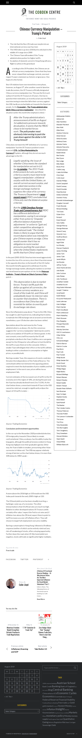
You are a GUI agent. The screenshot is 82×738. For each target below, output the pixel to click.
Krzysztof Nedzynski (63, 298)
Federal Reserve (50, 699)
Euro (64, 697)
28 (63, 81)
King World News (59, 713)
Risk (64, 722)
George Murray (61, 225)
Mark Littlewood (62, 313)
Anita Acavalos (61, 138)
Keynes (67, 709)
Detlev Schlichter (62, 195)
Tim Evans (60, 211)
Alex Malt (59, 127)
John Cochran (61, 273)
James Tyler (60, 256)
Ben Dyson (60, 158)
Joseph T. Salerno (62, 290)
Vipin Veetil (60, 439)
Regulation (58, 722)
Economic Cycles (66, 693)
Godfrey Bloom (61, 237)
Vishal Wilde (60, 442)
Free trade (10, 550)
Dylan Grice (60, 214)
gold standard (47, 706)
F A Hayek (69, 697)
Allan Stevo (60, 130)
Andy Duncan (61, 136)
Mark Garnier (61, 307)
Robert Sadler (61, 383)
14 (63, 67)
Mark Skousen (61, 318)
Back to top (70, 733)
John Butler (60, 270)
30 (67, 80)
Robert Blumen (61, 377)
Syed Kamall (60, 402)
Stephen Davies (61, 397)
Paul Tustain (60, 355)
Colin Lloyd (42, 38)
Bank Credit (47, 686)
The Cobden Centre (63, 408)
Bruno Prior (60, 167)
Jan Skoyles (60, 262)
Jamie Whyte (60, 259)
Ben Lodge (60, 161)
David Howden (61, 189)
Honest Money (65, 706)
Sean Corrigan (61, 394)
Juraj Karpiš (60, 293)
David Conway (61, 186)
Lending (66, 713)
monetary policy (55, 715)
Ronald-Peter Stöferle (64, 388)
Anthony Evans (61, 141)
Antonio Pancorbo (62, 147)
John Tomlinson (61, 279)
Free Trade (35, 24)
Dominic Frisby (61, 197)
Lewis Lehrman (61, 301)
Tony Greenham (61, 433)
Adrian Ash (60, 119)
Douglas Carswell (62, 203)
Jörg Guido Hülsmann (63, 287)
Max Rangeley (61, 321)
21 (63, 74)
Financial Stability (67, 699)
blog (50, 689)
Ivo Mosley (60, 245)
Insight (60, 709)
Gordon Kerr (60, 240)
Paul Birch (60, 349)
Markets (73, 712)
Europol (59, 217)
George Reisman (62, 228)
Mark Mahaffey (62, 315)
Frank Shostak (61, 206)
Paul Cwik (59, 352)
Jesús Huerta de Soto (63, 268)
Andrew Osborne (62, 133)
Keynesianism (48, 712)
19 (58, 74)
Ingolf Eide (60, 242)
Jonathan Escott (62, 284)
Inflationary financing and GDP (19, 649)
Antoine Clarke (61, 144)
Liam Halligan (61, 304)
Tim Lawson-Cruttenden (64, 416)
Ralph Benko (60, 371)
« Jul (58, 88)
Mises (44, 716)
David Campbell (62, 183)
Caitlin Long (60, 169)
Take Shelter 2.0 (40, 647)
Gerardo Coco (61, 234)
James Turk (60, 254)
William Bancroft (62, 444)
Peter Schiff (59, 719)
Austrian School (66, 683)
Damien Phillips (61, 181)
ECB (55, 693)
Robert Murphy (61, 380)
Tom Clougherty (62, 430)
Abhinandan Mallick (63, 116)
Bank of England (67, 686)
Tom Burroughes (62, 428)
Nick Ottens (60, 327)
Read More (41, 599)
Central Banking (63, 689)
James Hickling (61, 251)
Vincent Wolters (62, 436)
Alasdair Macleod (62, 124)
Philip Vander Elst (62, 360)
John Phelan (60, 276)
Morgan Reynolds (62, 324)
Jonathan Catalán (62, 282)
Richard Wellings (62, 374)
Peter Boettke (61, 366)
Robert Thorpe (61, 385)
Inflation (51, 709)
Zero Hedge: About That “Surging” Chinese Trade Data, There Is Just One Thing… (45, 632)
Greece (55, 706)
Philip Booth (60, 357)
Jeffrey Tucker (61, 265)
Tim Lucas (60, 419)
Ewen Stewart (61, 220)
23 (67, 74)
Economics (48, 696)
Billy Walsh (60, 164)
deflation (51, 693)
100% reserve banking (49, 683)
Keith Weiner (61, 296)
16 (67, 67)
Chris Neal (60, 175)
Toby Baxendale (62, 425)
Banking (56, 686)
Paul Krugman (52, 719)
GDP (68, 703)
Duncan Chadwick (62, 248)
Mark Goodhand (62, 310)
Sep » (63, 88)
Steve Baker (60, 400)
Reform (51, 722)
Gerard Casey (61, 231)
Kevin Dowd (60, 363)
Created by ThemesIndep (29, 733)
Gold (72, 702)
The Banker (60, 405)
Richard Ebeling (61, 209)
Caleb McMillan (62, 172)
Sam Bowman (61, 391)
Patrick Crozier (61, 346)
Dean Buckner (61, 192)
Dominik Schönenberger (64, 200)
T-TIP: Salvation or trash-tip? (29, 628)
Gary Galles (60, 223)
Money (67, 715)
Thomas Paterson (62, 411)
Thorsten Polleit (62, 414)
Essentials (59, 697)
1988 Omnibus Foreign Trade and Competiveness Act (28, 209)
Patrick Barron (61, 343)
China (44, 693)
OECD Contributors (63, 332)
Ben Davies (60, 155)
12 (58, 67)
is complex (22, 169)
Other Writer (61, 335)
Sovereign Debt (49, 725)
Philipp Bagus (61, 369)
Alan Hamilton (61, 122)
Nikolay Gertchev (62, 329)
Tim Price (59, 422)
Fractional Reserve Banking (50, 703)
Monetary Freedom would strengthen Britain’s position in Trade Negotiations (13, 631)
